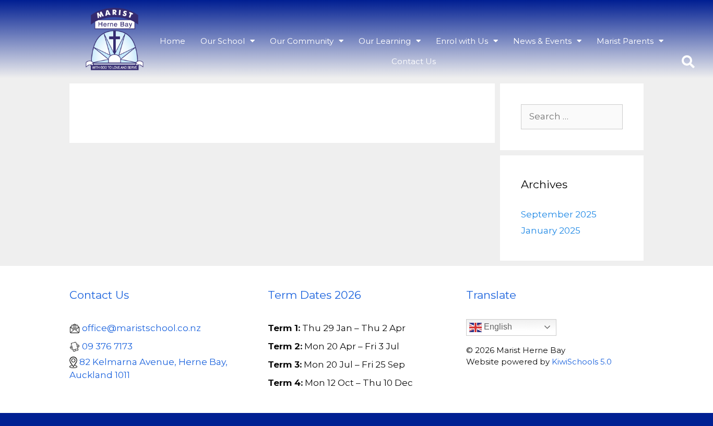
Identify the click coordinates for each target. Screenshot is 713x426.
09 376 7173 (107, 346)
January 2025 (550, 230)
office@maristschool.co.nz (141, 328)
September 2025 (559, 214)
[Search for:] (572, 116)
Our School (222, 41)
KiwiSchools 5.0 (582, 362)
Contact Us (413, 61)
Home (172, 41)
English (497, 326)
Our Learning (385, 41)
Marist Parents (625, 41)
